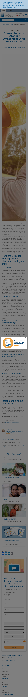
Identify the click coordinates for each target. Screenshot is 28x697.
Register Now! (11, 7)
